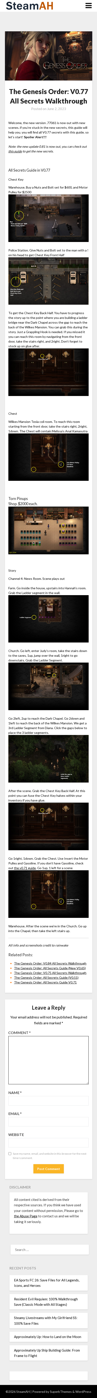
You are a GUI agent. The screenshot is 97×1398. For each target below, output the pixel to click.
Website (16, 1134)
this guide (15, 151)
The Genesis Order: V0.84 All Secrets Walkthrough (50, 963)
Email (15, 1113)
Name (15, 1092)
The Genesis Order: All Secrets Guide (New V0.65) (50, 968)
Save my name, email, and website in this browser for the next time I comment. (49, 1156)
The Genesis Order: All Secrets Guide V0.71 (45, 982)
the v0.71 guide (25, 868)
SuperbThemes (61, 1391)
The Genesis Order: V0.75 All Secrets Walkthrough (50, 973)
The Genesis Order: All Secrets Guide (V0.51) (46, 977)
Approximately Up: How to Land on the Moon (47, 1337)
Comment (19, 1032)
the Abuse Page (25, 1216)
